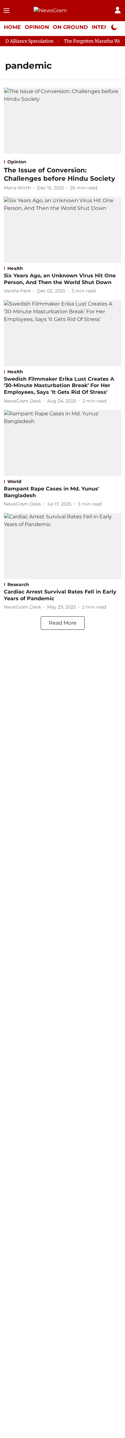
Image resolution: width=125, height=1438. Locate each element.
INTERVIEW (107, 27)
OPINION (37, 27)
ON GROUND (70, 27)
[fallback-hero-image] (62, 121)
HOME (12, 27)
